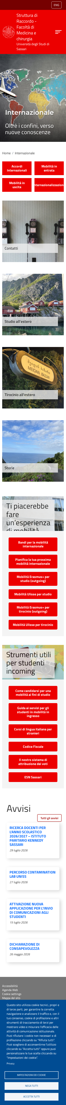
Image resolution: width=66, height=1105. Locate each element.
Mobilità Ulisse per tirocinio (33, 624)
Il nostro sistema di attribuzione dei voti (33, 761)
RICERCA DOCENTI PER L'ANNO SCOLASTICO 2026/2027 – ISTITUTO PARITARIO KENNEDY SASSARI (28, 836)
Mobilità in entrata (49, 168)
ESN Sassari (33, 777)
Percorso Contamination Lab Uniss (33, 874)
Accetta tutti (31, 1096)
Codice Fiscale (33, 746)
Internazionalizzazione (49, 184)
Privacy (10, 1063)
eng (56, 5)
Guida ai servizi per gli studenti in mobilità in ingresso (33, 711)
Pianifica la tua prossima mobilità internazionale (33, 561)
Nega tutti (31, 1086)
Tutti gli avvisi (49, 818)
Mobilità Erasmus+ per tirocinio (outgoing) (33, 609)
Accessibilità (10, 986)
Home (6, 153)
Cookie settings (11, 994)
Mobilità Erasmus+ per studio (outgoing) (33, 578)
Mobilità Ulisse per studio (33, 594)
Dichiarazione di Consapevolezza (25, 946)
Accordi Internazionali (17, 168)
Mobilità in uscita (17, 184)
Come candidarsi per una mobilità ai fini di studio (33, 692)
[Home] (8, 28)
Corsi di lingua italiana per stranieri (33, 731)
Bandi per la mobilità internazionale (33, 544)
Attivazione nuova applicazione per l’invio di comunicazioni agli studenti (31, 910)
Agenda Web (10, 990)
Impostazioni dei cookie (31, 1075)
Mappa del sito (11, 998)
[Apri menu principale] (58, 32)
